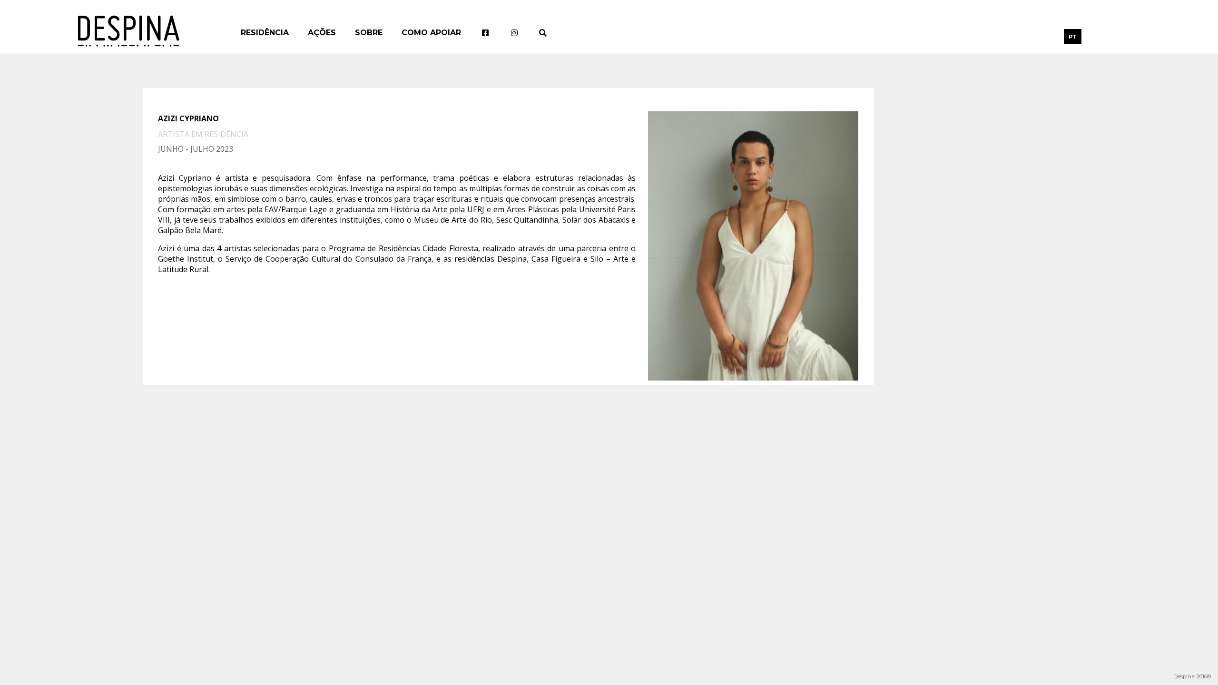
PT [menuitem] (1073, 36)
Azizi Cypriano (188, 118)
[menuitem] (1072, 36)
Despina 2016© (1192, 676)
